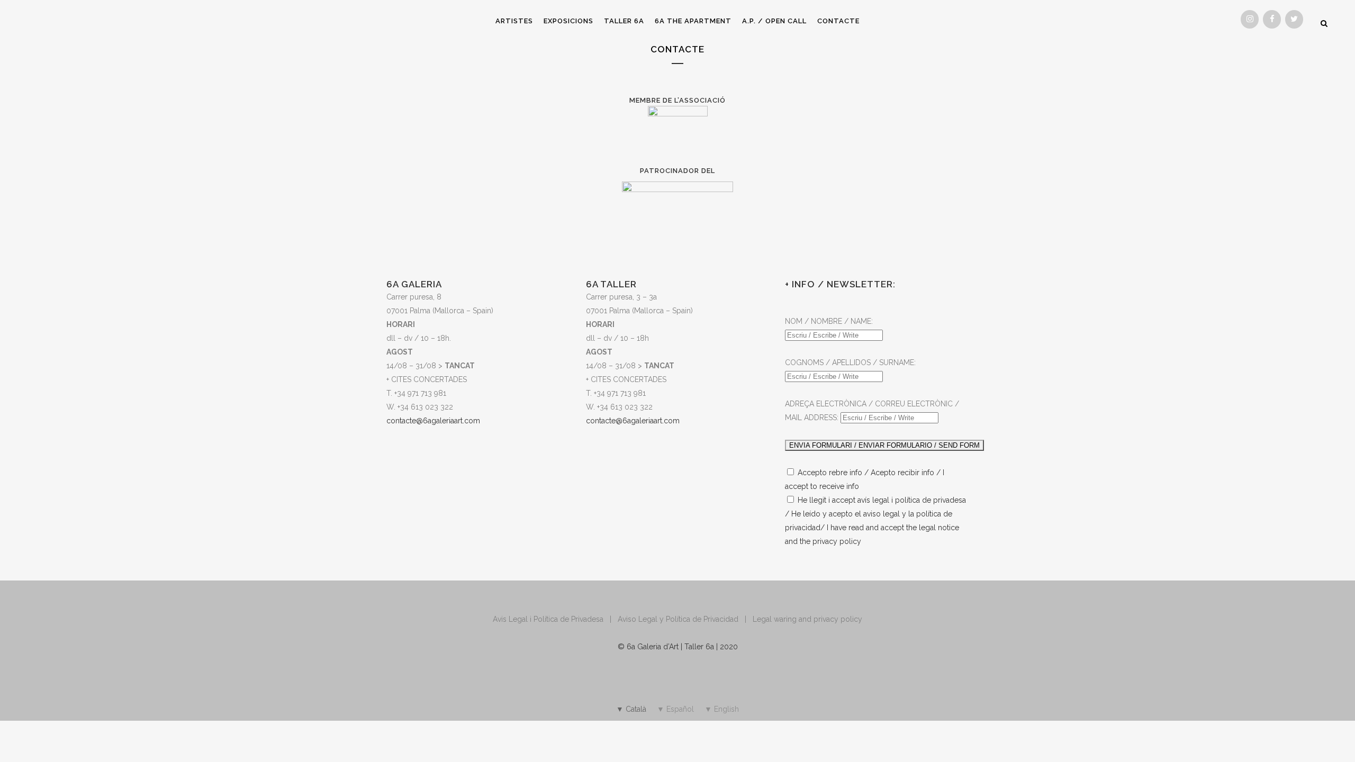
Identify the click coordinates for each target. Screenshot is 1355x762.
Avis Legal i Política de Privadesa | (555, 619)
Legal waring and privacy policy (807, 619)
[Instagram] (1250, 19)
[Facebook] (1272, 19)
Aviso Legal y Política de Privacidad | (685, 619)
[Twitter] (1294, 19)
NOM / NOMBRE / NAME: (829, 321)
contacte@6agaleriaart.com (633, 420)
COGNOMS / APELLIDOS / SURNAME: (850, 362)
